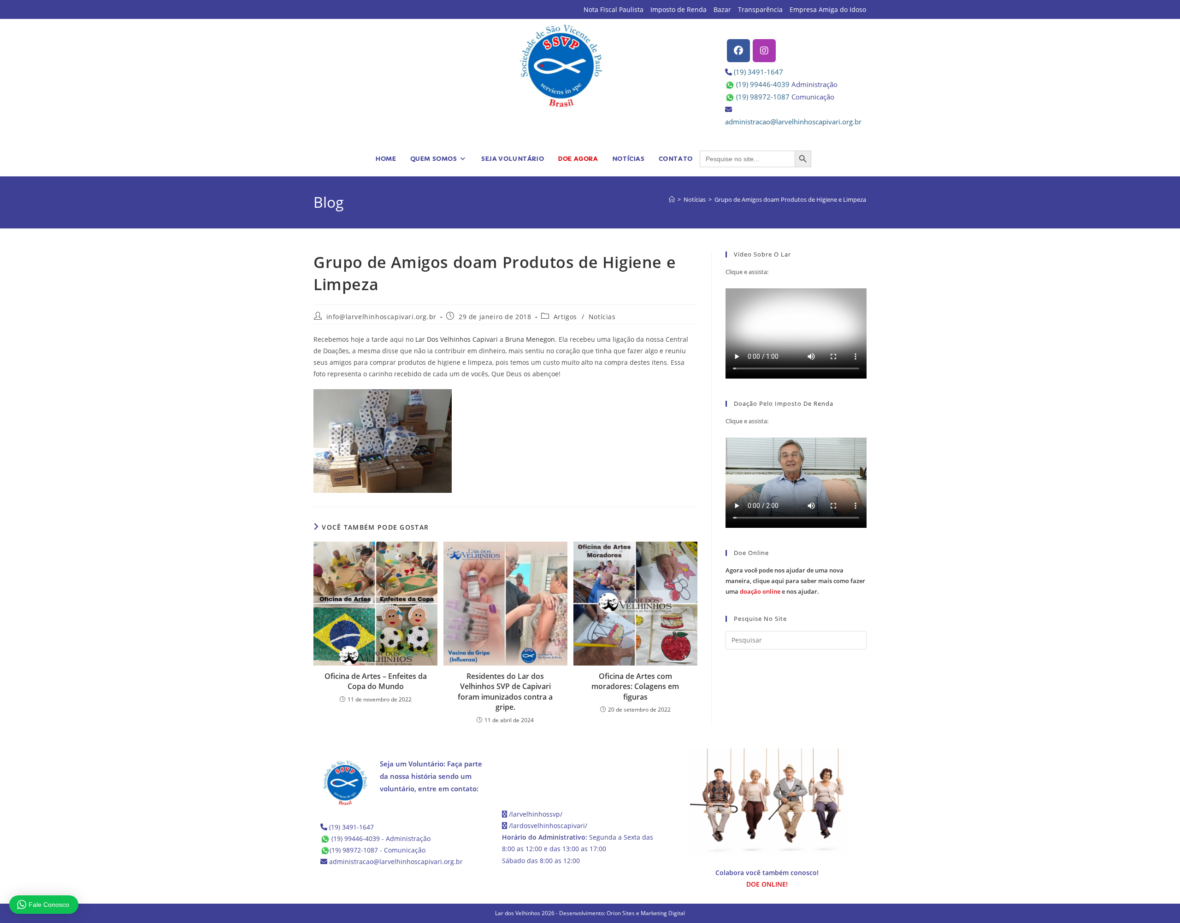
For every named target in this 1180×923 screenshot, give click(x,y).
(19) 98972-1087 (763, 96)
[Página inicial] (672, 199)
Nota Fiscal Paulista (613, 9)
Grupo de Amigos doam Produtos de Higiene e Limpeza (790, 199)
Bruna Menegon (530, 339)
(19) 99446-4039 (763, 84)
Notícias (602, 316)
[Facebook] (738, 50)
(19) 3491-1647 (758, 71)
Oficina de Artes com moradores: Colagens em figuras (635, 686)
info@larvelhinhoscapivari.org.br (381, 316)
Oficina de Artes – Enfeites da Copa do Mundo (375, 681)
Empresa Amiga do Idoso (828, 9)
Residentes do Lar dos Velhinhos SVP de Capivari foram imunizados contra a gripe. (505, 691)
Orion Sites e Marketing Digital (646, 913)
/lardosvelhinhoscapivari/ (548, 825)
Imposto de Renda (678, 9)
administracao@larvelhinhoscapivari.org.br (793, 121)
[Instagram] (764, 50)
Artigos (565, 316)
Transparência (760, 9)
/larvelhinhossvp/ (535, 814)
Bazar (722, 9)
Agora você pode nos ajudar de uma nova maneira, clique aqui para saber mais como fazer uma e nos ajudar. (795, 581)
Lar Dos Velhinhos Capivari (456, 339)
